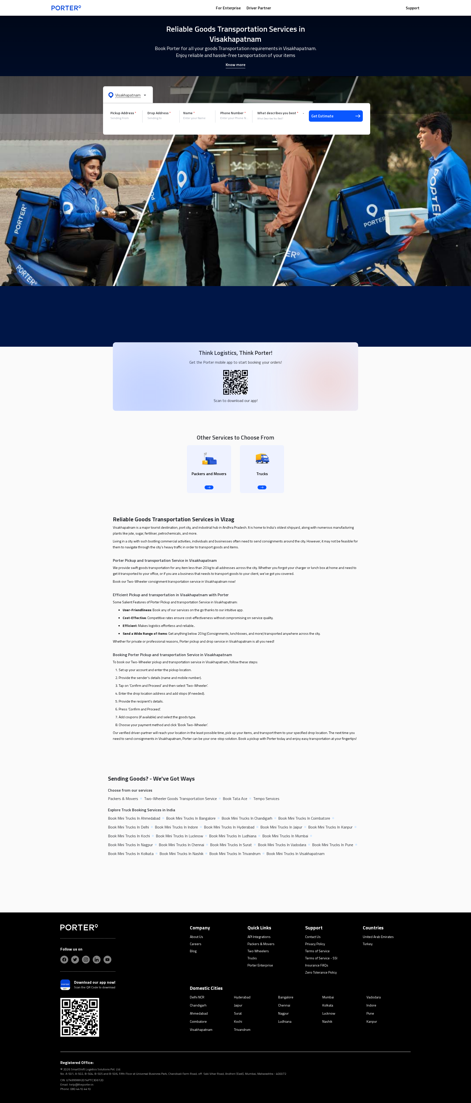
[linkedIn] (97, 960)
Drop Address (159, 112)
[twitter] (75, 960)
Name (189, 112)
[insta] (86, 960)
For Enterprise (228, 8)
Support (412, 8)
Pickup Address (123, 112)
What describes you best (277, 112)
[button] (128, 94)
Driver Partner (259, 8)
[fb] (64, 960)
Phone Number (233, 112)
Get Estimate (322, 116)
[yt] (107, 960)
